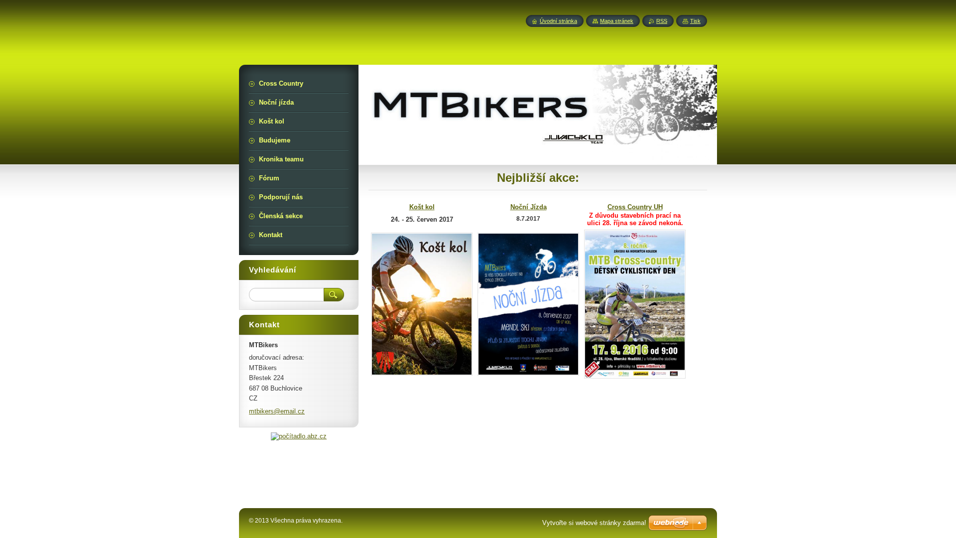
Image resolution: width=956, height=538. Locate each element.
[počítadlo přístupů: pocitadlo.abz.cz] (299, 436)
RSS (661, 21)
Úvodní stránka (558, 21)
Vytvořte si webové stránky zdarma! (594, 523)
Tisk (695, 21)
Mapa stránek (616, 21)
